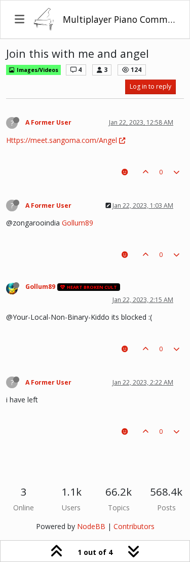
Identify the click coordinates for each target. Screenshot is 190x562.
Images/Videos (36, 69)
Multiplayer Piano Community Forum (119, 19)
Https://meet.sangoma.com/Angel (61, 140)
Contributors (134, 526)
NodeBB (91, 526)
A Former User (48, 122)
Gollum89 (77, 223)
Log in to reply (150, 86)
